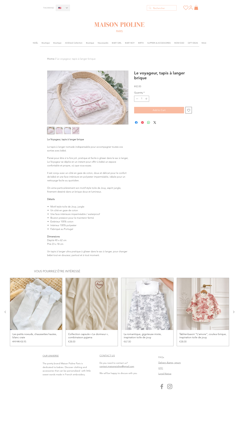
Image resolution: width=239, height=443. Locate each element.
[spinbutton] (142, 99)
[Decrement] (137, 99)
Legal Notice (164, 373)
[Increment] (147, 99)
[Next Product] (234, 312)
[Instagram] (169, 386)
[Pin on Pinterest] (142, 122)
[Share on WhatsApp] (149, 122)
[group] (119, 312)
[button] (196, 7)
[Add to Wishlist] (188, 110)
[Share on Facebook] (136, 122)
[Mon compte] (190, 7)
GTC (160, 368)
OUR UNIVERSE (51, 355)
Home (50, 58)
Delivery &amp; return (169, 362)
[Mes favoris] (185, 7)
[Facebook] (161, 386)
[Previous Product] (5, 312)
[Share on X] (155, 122)
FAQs (161, 357)
